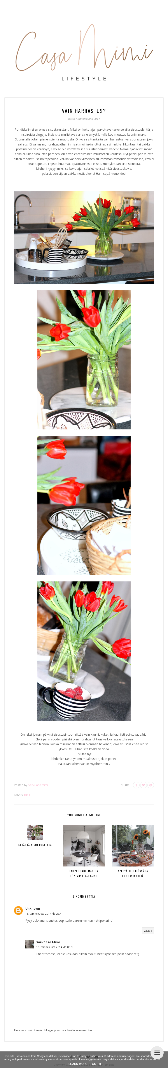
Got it (97, 1064)
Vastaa (148, 931)
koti (28, 795)
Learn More (78, 1064)
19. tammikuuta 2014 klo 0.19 (54, 947)
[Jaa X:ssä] (143, 785)
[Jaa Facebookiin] (136, 785)
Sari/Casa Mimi (48, 942)
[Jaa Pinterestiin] (151, 785)
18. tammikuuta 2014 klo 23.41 (44, 914)
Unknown (32, 908)
